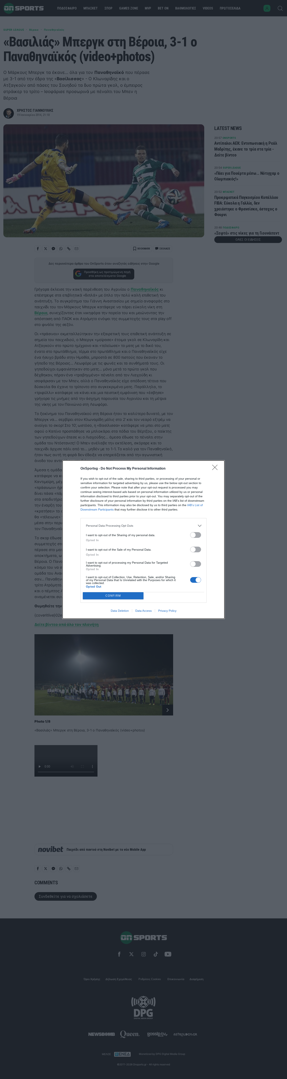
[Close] (216, 469)
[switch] (195, 535)
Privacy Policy (167, 610)
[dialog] (143, 540)
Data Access (143, 610)
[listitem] (143, 526)
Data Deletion (120, 610)
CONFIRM (113, 595)
